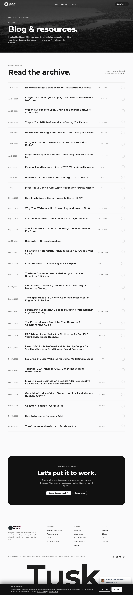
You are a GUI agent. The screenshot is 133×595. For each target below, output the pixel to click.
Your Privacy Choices (56, 556)
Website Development (54, 530)
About (74, 4)
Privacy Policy (31, 556)
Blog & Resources (80, 538)
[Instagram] (113, 557)
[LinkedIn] (117, 557)
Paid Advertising (52, 534)
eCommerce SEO (53, 541)
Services (64, 4)
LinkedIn (104, 534)
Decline (105, 589)
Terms (38, 556)
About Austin (78, 534)
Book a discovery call (58, 493)
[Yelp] (124, 557)
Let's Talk (121, 4)
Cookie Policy (45, 556)
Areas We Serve (79, 541)
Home (10, 17)
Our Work (77, 530)
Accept (117, 589)
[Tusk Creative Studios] (10, 4)
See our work (80, 493)
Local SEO (50, 538)
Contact (77, 545)
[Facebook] (120, 557)
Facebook (105, 541)
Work (56, 4)
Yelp (103, 538)
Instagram (105, 530)
